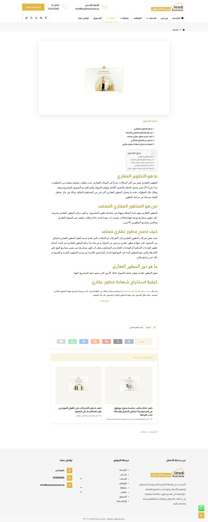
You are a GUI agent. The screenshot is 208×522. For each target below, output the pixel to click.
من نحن (123, 474)
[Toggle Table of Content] (152, 153)
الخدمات (123, 479)
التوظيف (123, 483)
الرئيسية (123, 470)
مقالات (78, 416)
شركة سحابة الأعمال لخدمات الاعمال (136, 291)
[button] (45, 18)
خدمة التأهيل (85, 416)
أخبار (148, 419)
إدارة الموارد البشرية (139, 419)
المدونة (148, 327)
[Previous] (62, 357)
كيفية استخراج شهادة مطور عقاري (137, 144)
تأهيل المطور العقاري (136, 327)
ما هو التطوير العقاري (143, 129)
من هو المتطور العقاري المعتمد (139, 133)
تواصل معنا (122, 501)
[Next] (57, 357)
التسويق (123, 496)
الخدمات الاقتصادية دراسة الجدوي (122, 419)
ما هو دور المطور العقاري (142, 140)
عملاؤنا (123, 488)
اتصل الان (104, 301)
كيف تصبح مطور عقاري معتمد (140, 136)
